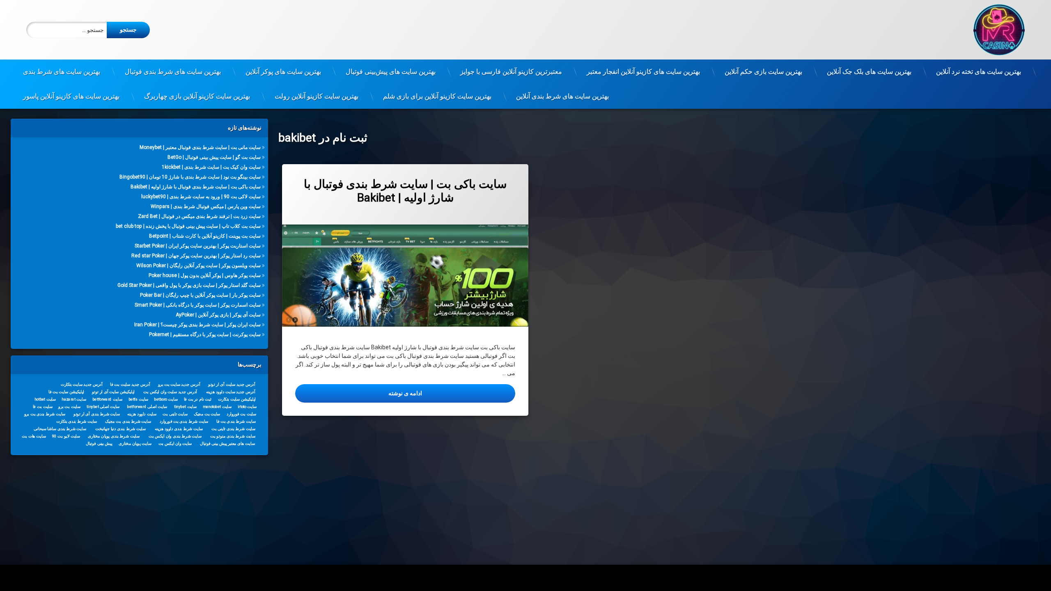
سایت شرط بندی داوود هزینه (178, 428)
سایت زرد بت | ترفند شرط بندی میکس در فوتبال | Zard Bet (199, 216)
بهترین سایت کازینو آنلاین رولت (316, 96)
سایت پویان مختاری (135, 443)
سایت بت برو (69, 406)
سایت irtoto (247, 406)
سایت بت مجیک (206, 413)
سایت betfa (138, 398)
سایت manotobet (217, 406)
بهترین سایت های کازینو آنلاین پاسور (71, 96)
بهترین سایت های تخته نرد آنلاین (978, 72)
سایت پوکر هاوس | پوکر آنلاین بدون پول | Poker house (205, 275)
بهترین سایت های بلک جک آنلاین (869, 72)
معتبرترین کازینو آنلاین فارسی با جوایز (511, 72)
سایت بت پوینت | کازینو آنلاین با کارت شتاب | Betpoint (205, 236)
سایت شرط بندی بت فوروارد (183, 421)
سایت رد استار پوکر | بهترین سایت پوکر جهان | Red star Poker (196, 256)
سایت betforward (107, 398)
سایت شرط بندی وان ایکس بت (175, 435)
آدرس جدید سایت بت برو (179, 384)
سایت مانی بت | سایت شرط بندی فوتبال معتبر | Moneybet (200, 147)
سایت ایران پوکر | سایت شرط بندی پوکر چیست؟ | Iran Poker (197, 325)
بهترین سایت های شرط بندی (61, 72)
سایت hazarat (74, 398)
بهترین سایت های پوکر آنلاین (283, 72)
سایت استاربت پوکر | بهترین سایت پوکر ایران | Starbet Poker (198, 246)
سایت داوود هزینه (141, 413)
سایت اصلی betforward (147, 406)
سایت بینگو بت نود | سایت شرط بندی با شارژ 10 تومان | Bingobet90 (190, 177)
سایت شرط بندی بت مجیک (128, 421)
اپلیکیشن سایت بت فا (66, 391)
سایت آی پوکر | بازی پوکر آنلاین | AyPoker (218, 315)
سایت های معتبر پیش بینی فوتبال (227, 443)
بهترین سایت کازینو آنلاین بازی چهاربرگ (197, 96)
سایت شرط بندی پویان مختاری (114, 435)
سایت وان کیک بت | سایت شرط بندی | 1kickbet (211, 167)
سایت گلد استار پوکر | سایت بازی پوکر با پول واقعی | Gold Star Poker (189, 285)
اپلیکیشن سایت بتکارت (237, 398)
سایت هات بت (34, 435)
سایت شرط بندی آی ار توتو (96, 413)
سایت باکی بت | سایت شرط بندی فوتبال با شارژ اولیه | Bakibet (405, 191)
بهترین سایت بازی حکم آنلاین (763, 72)
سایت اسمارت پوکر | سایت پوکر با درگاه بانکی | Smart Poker (198, 305)
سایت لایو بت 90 (66, 435)
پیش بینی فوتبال (98, 443)
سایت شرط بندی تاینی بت (233, 428)
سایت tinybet (185, 406)
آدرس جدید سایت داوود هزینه (230, 391)
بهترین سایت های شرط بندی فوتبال (173, 72)
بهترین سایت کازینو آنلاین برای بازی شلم (437, 96)
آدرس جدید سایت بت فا (130, 384)
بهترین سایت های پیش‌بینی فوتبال (391, 72)
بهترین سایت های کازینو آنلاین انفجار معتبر (643, 72)
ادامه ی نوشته (358, 392)
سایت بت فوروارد (241, 413)
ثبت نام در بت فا (197, 398)
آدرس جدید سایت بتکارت (81, 384)
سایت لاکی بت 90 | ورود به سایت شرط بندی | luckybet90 (201, 196)
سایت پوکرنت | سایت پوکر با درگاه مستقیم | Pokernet (205, 334)
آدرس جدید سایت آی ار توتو (231, 384)
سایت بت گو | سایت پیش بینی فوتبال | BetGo (214, 157)
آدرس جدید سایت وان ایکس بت (170, 391)
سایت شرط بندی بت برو (44, 413)
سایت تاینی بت (175, 413)
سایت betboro (166, 398)
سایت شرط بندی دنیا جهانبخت (120, 428)
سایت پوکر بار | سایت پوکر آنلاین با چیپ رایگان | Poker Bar (200, 295)
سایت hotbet (45, 398)
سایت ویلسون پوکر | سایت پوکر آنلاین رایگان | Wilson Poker (198, 265)
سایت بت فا (42, 406)
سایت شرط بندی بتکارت (76, 421)
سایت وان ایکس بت (175, 443)
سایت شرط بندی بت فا (235, 421)
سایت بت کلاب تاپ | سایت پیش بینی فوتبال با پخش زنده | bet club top (188, 226)
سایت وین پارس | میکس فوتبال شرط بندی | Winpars (206, 206)
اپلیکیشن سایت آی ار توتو (113, 391)
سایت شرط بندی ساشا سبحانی (60, 428)
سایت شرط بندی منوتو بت (232, 435)
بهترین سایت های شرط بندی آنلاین (562, 96)
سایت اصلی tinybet (103, 406)
